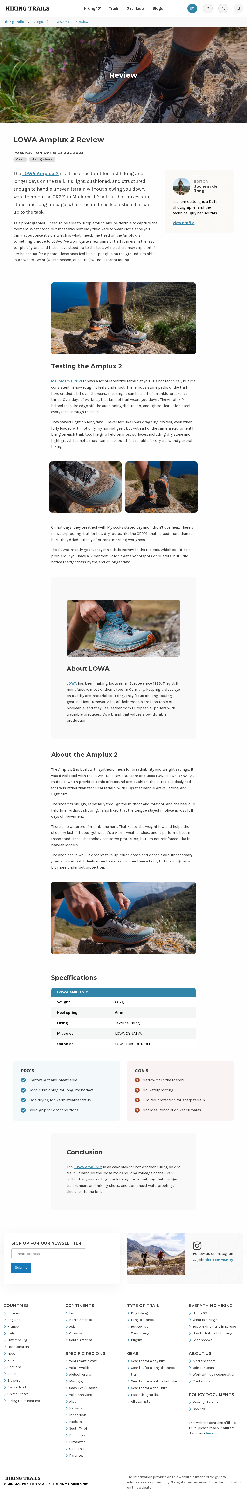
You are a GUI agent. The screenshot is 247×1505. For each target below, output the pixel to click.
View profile (183, 222)
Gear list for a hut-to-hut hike (154, 1381)
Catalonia (76, 1449)
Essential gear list (145, 1395)
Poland (13, 1360)
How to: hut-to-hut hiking (212, 1333)
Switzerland (16, 1387)
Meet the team (204, 1361)
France (13, 1327)
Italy (10, 1333)
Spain (11, 1374)
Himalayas (77, 1442)
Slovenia (14, 1381)
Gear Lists (136, 8)
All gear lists (140, 1401)
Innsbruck (77, 1415)
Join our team (203, 1368)
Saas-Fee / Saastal (83, 1388)
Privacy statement (207, 1402)
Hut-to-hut (139, 1327)
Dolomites (77, 1435)
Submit (21, 1268)
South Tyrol (78, 1428)
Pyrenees (76, 1455)
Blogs (158, 8)
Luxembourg (17, 1340)
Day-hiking (139, 1313)
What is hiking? (205, 1320)
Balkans (75, 1408)
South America (80, 1340)
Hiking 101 (92, 8)
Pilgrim (136, 1340)
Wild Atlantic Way (83, 1361)
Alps (72, 1401)
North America (80, 1320)
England (14, 1320)
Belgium (13, 1313)
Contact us (201, 1381)
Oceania (75, 1333)
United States (18, 1394)
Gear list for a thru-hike (149, 1388)
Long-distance (142, 1320)
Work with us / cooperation (214, 1374)
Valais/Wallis (79, 1368)
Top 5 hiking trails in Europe (214, 1327)
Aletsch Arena (80, 1374)
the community (219, 1259)
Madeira (75, 1422)
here (209, 1433)
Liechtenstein (18, 1347)
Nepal (12, 1354)
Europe (74, 1313)
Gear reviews (202, 1340)
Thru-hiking (140, 1333)
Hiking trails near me (23, 1401)
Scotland (14, 1367)
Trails (114, 8)
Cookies (199, 1409)
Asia (72, 1327)
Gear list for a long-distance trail (153, 1371)
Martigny (76, 1381)
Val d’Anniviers (80, 1395)
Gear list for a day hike (148, 1361)
